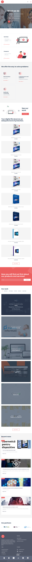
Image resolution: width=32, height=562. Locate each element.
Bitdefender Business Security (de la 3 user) (16, 206)
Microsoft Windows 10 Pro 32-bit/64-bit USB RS (16, 258)
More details (5, 80)
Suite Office (3, 552)
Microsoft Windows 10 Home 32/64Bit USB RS (16, 241)
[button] (31, 15)
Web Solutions (19, 538)
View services (7, 44)
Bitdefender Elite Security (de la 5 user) (16, 224)
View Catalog (16, 263)
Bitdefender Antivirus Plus (16, 137)
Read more (4, 453)
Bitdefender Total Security (16, 172)
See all (2, 437)
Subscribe (27, 279)
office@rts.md (21, 551)
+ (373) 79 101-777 (21, 549)
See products (7, 58)
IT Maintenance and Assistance (21, 539)
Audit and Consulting (20, 541)
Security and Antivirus (5, 549)
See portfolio (16, 429)
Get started (3, 20)
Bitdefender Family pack (16, 189)
